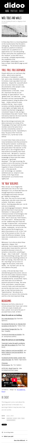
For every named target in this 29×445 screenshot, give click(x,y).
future (15, 418)
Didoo (14, 5)
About (21, 11)
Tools (23, 418)
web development (11, 420)
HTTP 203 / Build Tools (9, 368)
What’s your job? (8, 436)
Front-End (9, 418)
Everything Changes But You (11, 329)
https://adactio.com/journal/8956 (12, 352)
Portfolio (13, 11)
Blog (7, 11)
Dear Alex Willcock (19, 440)
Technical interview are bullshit (12, 334)
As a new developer (8, 318)
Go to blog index (8, 432)
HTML (19, 418)
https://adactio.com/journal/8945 (12, 350)
